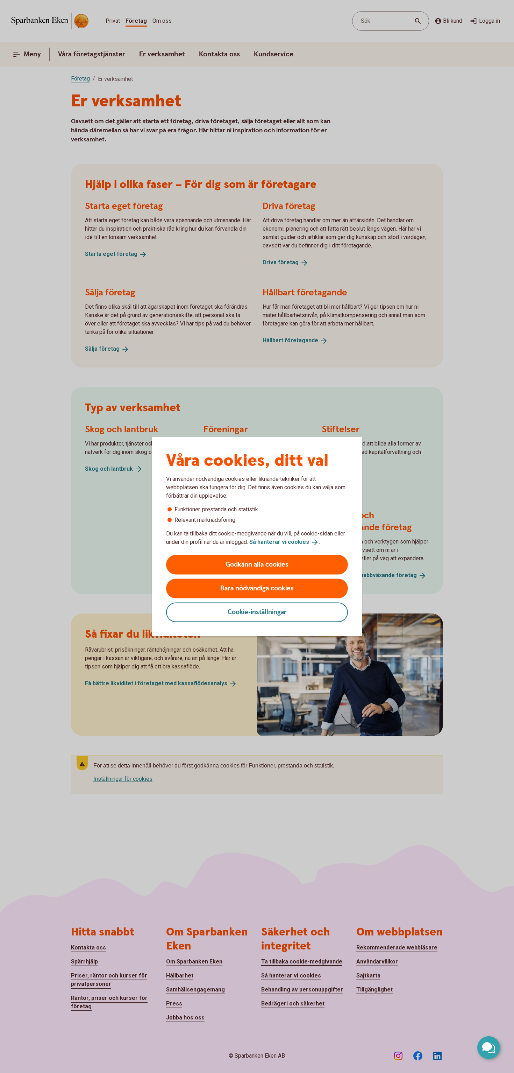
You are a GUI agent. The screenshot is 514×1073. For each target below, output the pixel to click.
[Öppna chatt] (488, 1047)
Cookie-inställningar (257, 612)
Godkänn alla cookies (257, 564)
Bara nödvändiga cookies (257, 588)
